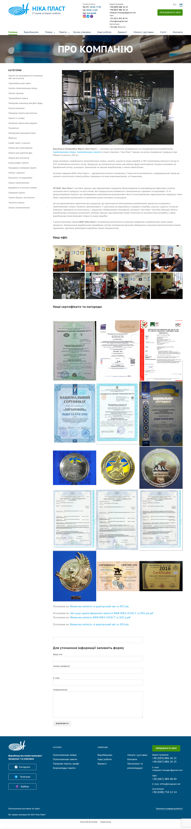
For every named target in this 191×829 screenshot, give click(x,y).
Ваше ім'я (57, 654)
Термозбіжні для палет (19, 83)
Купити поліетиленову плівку (22, 88)
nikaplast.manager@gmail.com (123, 13)
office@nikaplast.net (119, 21)
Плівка (48, 32)
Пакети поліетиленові (19, 207)
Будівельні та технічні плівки (22, 187)
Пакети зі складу (16, 118)
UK (181, 4)
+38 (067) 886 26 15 (119, 10)
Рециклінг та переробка (20, 178)
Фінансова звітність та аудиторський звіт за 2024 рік (99, 624)
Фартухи (12, 138)
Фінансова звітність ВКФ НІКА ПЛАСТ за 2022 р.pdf (100, 617)
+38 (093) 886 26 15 (119, 7)
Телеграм (24, 776)
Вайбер (24, 786)
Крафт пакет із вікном (19, 143)
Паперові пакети (16, 192)
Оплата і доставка (144, 32)
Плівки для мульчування (20, 148)
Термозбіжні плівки (18, 98)
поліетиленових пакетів (89, 152)
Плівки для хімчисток (18, 158)
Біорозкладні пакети (18, 163)
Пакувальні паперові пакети (22, 168)
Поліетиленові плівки (65, 755)
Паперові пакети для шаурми (22, 123)
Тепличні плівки (16, 202)
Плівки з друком (16, 172)
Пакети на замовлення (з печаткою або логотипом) (25, 77)
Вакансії (122, 32)
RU (174, 4)
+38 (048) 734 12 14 (117, 27)
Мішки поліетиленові (18, 183)
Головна (12, 32)
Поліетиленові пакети (65, 759)
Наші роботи (104, 32)
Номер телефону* (61, 666)
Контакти (178, 32)
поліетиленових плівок (64, 152)
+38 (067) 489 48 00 (119, 18)
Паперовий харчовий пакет (22, 133)
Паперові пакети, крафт (66, 763)
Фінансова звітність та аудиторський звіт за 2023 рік (99, 606)
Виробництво (31, 32)
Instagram (24, 767)
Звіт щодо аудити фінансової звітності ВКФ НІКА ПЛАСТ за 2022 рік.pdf (111, 613)
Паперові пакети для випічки (22, 113)
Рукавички (13, 128)
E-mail (56, 678)
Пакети (63, 32)
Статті (163, 32)
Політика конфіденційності (169, 808)
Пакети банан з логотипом (21, 197)
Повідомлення (60, 690)
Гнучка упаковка (82, 32)
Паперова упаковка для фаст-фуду (25, 103)
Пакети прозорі (16, 93)
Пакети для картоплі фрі (20, 153)
